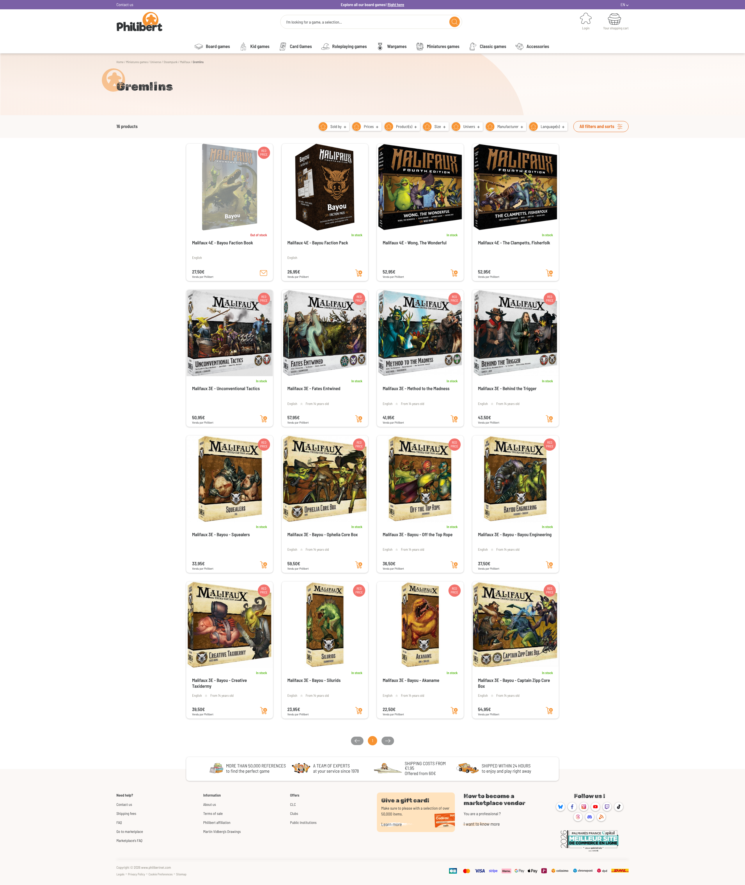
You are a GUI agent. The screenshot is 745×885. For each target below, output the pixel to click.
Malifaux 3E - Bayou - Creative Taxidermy (219, 683)
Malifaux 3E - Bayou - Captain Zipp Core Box (514, 683)
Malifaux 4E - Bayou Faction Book (222, 243)
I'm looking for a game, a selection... (314, 22)
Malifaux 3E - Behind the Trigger (507, 388)
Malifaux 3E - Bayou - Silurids (314, 680)
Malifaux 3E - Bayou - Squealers (221, 534)
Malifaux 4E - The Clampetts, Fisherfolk (514, 243)
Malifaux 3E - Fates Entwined (314, 388)
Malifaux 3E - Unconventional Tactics (226, 388)
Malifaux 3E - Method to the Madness (416, 388)
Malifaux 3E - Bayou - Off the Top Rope (418, 534)
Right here (396, 4)
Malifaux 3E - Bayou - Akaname (411, 680)
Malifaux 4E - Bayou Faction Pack (318, 243)
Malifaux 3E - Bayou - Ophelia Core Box (323, 534)
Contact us (124, 4)
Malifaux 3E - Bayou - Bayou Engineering (515, 534)
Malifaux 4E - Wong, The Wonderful (414, 243)
